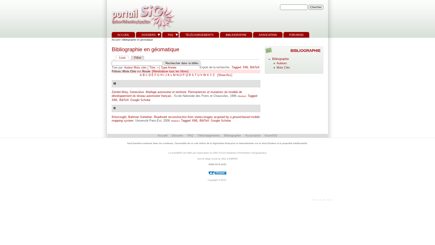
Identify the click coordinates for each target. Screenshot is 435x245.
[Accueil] (142, 30)
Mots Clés (283, 67)
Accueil (123, 35)
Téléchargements (199, 35)
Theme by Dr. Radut (322, 199)
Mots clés (140, 67)
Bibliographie (236, 35)
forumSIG (296, 35)
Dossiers (149, 35)
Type (164, 67)
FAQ (170, 35)
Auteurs (282, 63)
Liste (122, 57)
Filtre (137, 57)
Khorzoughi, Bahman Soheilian (132, 117)
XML (246, 67)
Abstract (241, 96)
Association (268, 35)
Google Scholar (140, 100)
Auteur (128, 67)
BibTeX (255, 67)
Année (172, 67)
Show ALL (224, 75)
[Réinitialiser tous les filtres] (170, 71)
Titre (152, 67)
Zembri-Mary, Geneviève (128, 92)
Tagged (236, 67)
